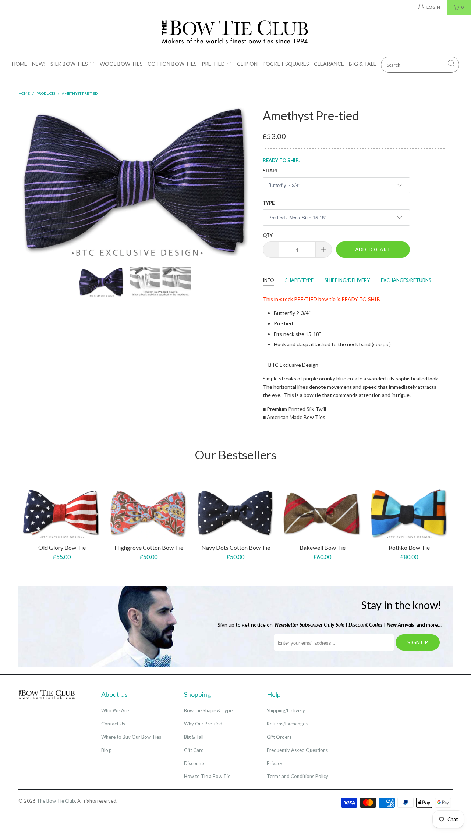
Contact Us (113, 724)
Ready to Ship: (281, 160)
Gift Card (194, 750)
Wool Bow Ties (121, 64)
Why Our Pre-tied (203, 724)
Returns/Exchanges (287, 724)
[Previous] (31, 180)
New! (39, 64)
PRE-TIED (305, 299)
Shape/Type (299, 280)
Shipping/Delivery (347, 280)
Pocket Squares (285, 64)
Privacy (275, 763)
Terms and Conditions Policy (297, 776)
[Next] (243, 180)
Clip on (247, 64)
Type (269, 203)
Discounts (194, 763)
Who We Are (115, 710)
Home (19, 64)
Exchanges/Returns (406, 280)
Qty (268, 235)
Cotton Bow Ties (172, 64)
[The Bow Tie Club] (235, 32)
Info (268, 280)
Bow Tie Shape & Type (208, 710)
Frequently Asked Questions (297, 750)
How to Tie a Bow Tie (207, 776)
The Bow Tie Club (56, 801)
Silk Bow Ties (69, 64)
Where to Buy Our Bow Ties (131, 737)
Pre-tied (213, 64)
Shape (270, 170)
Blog (106, 750)
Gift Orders (279, 737)
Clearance (329, 64)
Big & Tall (362, 64)
